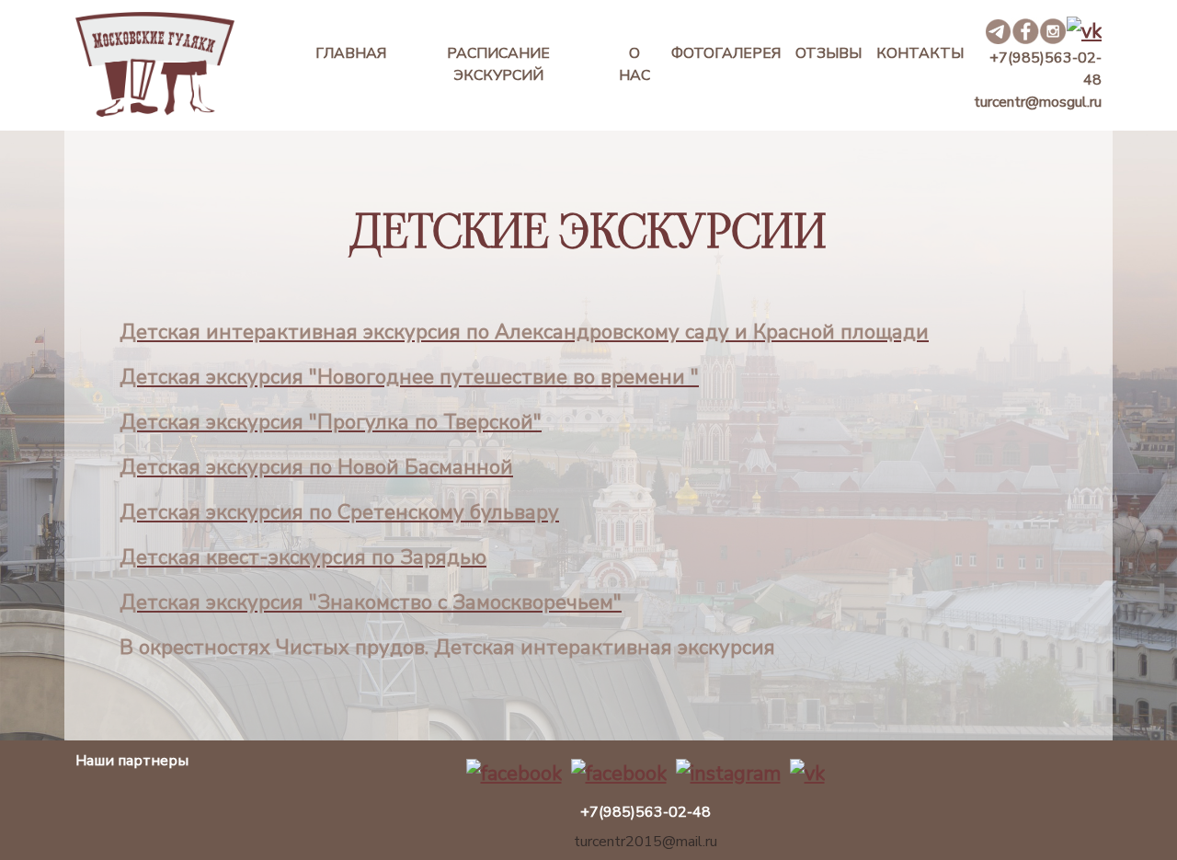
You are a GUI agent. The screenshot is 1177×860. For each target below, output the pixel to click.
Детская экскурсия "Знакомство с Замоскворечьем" (371, 602)
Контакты (920, 53)
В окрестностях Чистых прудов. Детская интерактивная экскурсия (447, 647)
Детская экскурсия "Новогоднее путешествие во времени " (409, 377)
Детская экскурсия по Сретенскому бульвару (339, 512)
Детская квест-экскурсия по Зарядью (303, 557)
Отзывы (828, 53)
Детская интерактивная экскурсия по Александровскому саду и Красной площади (524, 332)
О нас (634, 64)
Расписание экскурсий (498, 64)
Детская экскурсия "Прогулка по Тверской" (331, 422)
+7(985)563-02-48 (1045, 69)
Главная (350, 53)
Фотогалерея (726, 53)
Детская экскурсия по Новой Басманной (316, 467)
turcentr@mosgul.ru (1038, 102)
